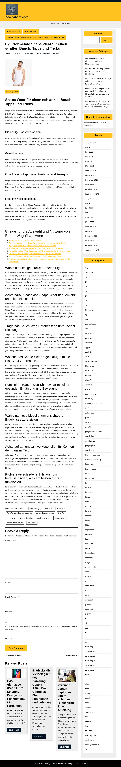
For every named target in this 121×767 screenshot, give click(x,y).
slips (87, 684)
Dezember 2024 (91, 236)
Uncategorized (31, 31)
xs (86, 749)
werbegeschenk (91, 740)
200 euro (89, 272)
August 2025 (90, 198)
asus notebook (91, 361)
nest (87, 595)
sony (87, 702)
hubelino (89, 492)
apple (87, 347)
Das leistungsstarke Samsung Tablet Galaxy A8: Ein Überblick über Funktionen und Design (97, 104)
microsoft (89, 576)
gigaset (88, 422)
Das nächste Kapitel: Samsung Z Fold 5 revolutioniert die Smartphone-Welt (98, 81)
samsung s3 (90, 656)
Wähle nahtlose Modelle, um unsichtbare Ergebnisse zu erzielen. (35, 253)
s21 (86, 623)
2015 (87, 277)
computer (89, 385)
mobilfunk (89, 586)
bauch (22, 508)
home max (89, 478)
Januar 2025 (90, 231)
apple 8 (88, 352)
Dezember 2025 (91, 180)
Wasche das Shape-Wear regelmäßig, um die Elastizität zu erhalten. (36, 248)
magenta (88, 562)
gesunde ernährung (45, 513)
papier (88, 614)
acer (87, 319)
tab (86, 716)
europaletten (90, 394)
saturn (88, 674)
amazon (88, 333)
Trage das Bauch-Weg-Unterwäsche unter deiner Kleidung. (32, 245)
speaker (88, 707)
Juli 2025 (89, 203)
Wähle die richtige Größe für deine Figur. (25, 240)
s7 (86, 642)
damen (88, 389)
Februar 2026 (90, 170)
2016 (87, 282)
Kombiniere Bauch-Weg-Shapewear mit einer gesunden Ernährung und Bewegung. (42, 251)
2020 (87, 300)
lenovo (88, 548)
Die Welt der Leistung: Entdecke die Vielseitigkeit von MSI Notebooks (98, 71)
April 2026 (89, 161)
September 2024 (92, 250)
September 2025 (92, 194)
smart (87, 688)
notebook (89, 600)
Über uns (55, 23)
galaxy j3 (89, 417)
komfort (61, 513)
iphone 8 (89, 511)
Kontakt (66, 23)
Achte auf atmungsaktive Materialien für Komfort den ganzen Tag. (35, 256)
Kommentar (10, 541)
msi (86, 590)
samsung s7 (90, 670)
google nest (90, 441)
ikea (87, 501)
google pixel (90, 445)
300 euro (89, 310)
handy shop (90, 464)
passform (11, 518)
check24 (88, 380)
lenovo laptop (91, 553)
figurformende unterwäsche (19, 513)
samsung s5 (90, 660)
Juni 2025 (89, 208)
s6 (86, 637)
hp (86, 483)
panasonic (89, 609)
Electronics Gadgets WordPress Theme (52, 763)
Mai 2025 (89, 212)
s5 (86, 632)
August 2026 (90, 142)
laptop (88, 539)
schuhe (88, 679)
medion (88, 572)
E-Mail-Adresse (12, 597)
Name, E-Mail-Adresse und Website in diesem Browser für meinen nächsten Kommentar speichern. (41, 628)
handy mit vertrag (92, 455)
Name (8, 583)
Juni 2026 (89, 152)
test (86, 726)
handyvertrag (90, 469)
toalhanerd (29, 53)
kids (87, 525)
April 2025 (89, 217)
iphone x (88, 515)
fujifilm (88, 408)
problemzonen (43, 518)
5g (86, 314)
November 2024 (92, 241)
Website (8, 611)
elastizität (61, 508)
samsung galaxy (91, 651)
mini (87, 581)
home (87, 473)
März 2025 (89, 222)
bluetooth (89, 370)
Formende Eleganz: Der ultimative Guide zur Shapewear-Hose (94, 61)
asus (87, 357)
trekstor (88, 730)
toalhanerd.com (17, 17)
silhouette (31, 522)
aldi (86, 328)
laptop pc (89, 543)
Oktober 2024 (91, 245)
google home (90, 436)
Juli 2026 (89, 147)
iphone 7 (89, 506)
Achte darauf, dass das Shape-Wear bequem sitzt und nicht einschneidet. (38, 243)
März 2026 (89, 166)
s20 (86, 618)
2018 (87, 291)
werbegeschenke (92, 744)
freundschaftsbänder (93, 403)
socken (88, 693)
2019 (87, 296)
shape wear (59, 518)
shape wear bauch (15, 522)
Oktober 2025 (91, 189)
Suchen (98, 33)
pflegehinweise (26, 518)
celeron (88, 375)
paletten (88, 604)
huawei (88, 487)
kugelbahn (89, 529)
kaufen (88, 520)
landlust (88, 534)
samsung (89, 646)
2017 (87, 286)
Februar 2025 (90, 226)
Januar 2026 (90, 175)
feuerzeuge (89, 399)
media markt (90, 567)
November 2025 (92, 184)
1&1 (87, 268)
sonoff (88, 698)
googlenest (89, 450)
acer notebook (91, 324)
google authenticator (93, 431)
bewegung (34, 508)
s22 (86, 628)
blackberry (89, 366)
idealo (87, 497)
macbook (89, 557)
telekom (88, 721)
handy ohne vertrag (93, 459)
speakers (89, 712)
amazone (89, 338)
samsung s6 (90, 665)
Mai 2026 (89, 156)
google (88, 427)
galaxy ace (89, 413)
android (88, 342)
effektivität (47, 508)
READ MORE (15, 730)
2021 (87, 305)
